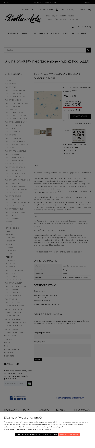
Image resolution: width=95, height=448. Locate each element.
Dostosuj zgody (50, 434)
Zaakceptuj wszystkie (69, 434)
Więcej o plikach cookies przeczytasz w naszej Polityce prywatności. (28, 429)
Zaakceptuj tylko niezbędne (28, 434)
